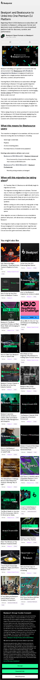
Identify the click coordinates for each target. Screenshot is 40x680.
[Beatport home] (20, 2)
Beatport (29, 268)
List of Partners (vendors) (11, 661)
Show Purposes (20, 676)
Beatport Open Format (13, 271)
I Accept (20, 666)
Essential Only (20, 671)
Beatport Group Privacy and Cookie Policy (20, 637)
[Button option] (17, 259)
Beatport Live (10, 330)
